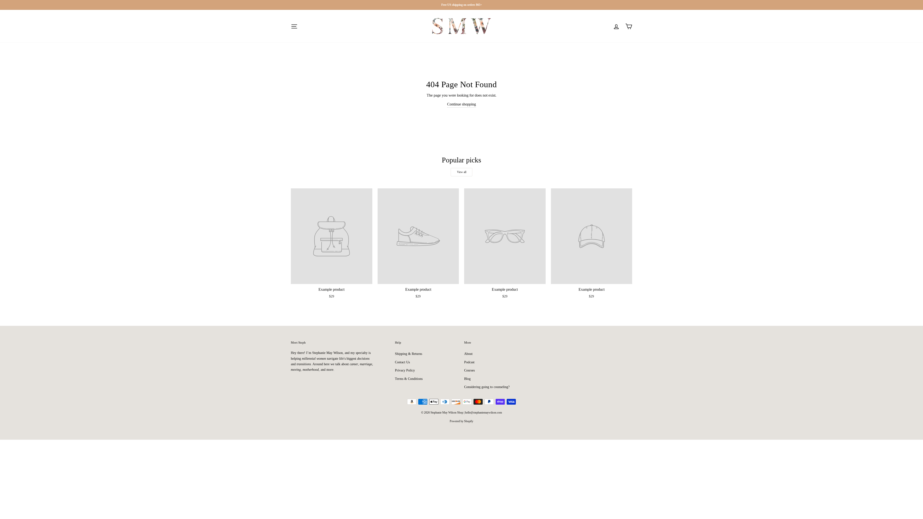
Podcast (469, 362)
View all (461, 172)
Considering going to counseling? (487, 387)
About (468, 354)
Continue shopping (461, 104)
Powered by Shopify (461, 421)
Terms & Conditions (409, 379)
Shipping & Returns (408, 354)
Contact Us (402, 362)
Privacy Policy (405, 370)
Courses (469, 370)
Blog (467, 379)
